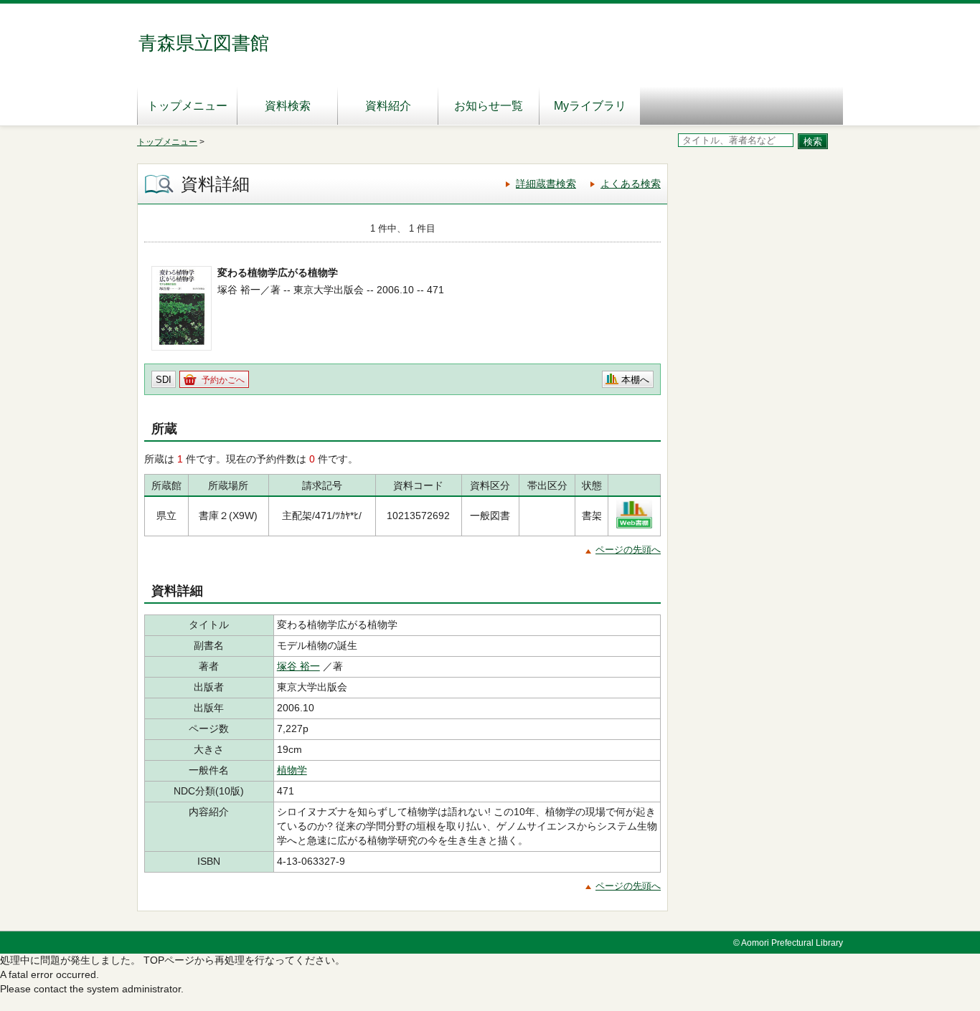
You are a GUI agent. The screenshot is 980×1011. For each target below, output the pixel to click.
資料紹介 (388, 106)
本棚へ (635, 379)
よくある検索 (630, 183)
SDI (163, 379)
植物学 (292, 770)
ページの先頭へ (628, 549)
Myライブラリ (590, 106)
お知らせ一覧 (488, 106)
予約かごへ (223, 380)
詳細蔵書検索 (546, 183)
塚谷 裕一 (298, 666)
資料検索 (288, 106)
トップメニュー (187, 106)
